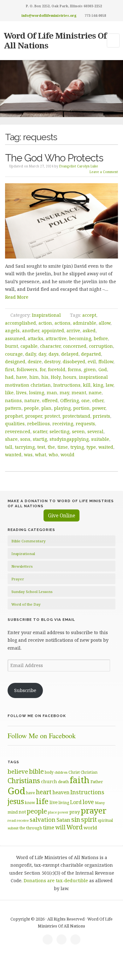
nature (31, 400)
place (52, 812)
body (49, 772)
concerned (74, 346)
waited (105, 447)
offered (50, 400)
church (49, 781)
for (42, 369)
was (28, 455)
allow (104, 323)
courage (14, 354)
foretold (56, 369)
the (51, 447)
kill (87, 385)
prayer (94, 810)
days (54, 354)
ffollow (105, 362)
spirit (89, 819)
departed (91, 354)
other (97, 400)
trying (77, 447)
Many (100, 802)
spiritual (105, 820)
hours (69, 377)
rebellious (38, 424)
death (63, 781)
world (90, 827)
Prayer (17, 579)
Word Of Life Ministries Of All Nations (55, 40)
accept (89, 315)
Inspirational (46, 315)
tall (8, 447)
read (12, 820)
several (95, 431)
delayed (70, 354)
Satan (63, 819)
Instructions (66, 385)
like (9, 393)
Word (75, 827)
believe (18, 771)
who (53, 455)
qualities (15, 424)
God (102, 369)
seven (78, 431)
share (11, 439)
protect (52, 416)
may (64, 393)
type (91, 447)
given (90, 369)
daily (30, 354)
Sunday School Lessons (31, 591)
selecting (59, 431)
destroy (52, 362)
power (98, 408)
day (42, 354)
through (34, 828)
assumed (15, 338)
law (109, 385)
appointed (53, 331)
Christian (89, 772)
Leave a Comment (104, 172)
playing (62, 408)
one (85, 400)
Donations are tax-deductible (56, 880)
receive (23, 820)
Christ (74, 772)
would (67, 455)
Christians (24, 780)
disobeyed (74, 362)
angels (12, 331)
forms (74, 369)
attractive (56, 338)
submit (13, 828)
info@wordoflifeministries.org (49, 15)
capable (29, 346)
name (95, 393)
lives (21, 393)
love (88, 802)
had (9, 377)
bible (36, 771)
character (50, 346)
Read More (16, 297)
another (30, 331)
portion (81, 408)
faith (80, 780)
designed (15, 362)
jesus (16, 801)
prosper (33, 416)
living (64, 802)
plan (46, 408)
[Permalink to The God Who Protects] (61, 221)
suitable (100, 439)
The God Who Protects (54, 158)
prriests (101, 416)
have (21, 377)
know (30, 802)
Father (97, 781)
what (40, 455)
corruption (101, 346)
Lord (76, 802)
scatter (40, 431)
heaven (60, 792)
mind (13, 812)
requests (85, 424)
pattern (13, 408)
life (42, 801)
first (9, 369)
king (98, 385)
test (41, 447)
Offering (69, 400)
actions (62, 323)
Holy (56, 377)
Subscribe (25, 690)
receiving (62, 424)
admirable (84, 323)
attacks (35, 338)
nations (13, 400)
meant (79, 393)
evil (92, 362)
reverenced (17, 431)
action (45, 323)
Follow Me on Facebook (37, 716)
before (101, 338)
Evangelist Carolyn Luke (78, 166)
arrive (73, 331)
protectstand (76, 416)
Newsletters (21, 566)
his (44, 377)
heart (43, 792)
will (60, 827)
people (31, 408)
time (62, 447)
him (34, 377)
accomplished (20, 323)
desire (35, 362)
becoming (80, 338)
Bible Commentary (28, 541)
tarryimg (25, 447)
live (54, 802)
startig (40, 439)
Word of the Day (26, 604)
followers (27, 369)
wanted (13, 455)
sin (75, 819)
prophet (14, 416)
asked (89, 331)
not (22, 812)
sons (25, 439)
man (52, 393)
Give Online (61, 515)
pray (74, 811)
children (61, 772)
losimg (36, 393)
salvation (43, 819)
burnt (11, 346)
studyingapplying (69, 439)
